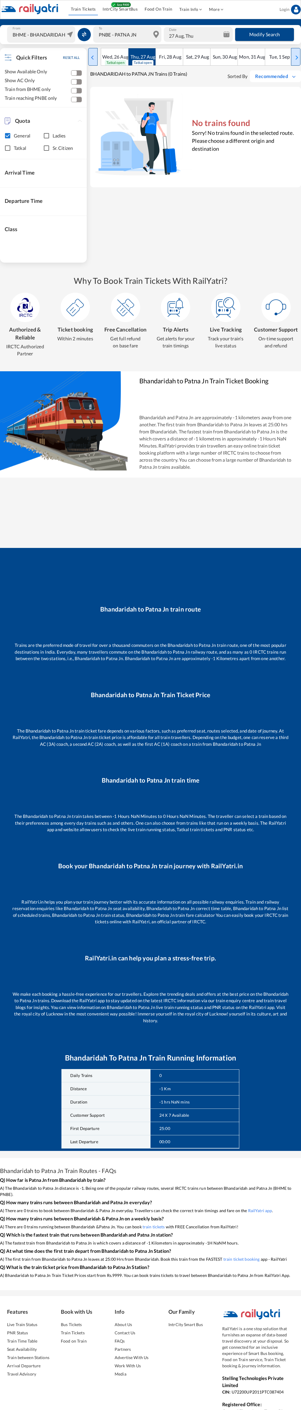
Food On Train (158, 8)
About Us (123, 1324)
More (214, 9)
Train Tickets (83, 8)
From (16, 28)
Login (285, 9)
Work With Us (128, 1365)
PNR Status (17, 1332)
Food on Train (74, 1340)
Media (120, 1373)
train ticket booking (241, 1259)
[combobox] (42, 34)
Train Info (188, 9)
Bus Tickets (71, 1324)
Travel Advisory (21, 1373)
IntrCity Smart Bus (185, 1324)
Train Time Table (22, 1340)
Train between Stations (28, 1357)
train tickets (154, 1226)
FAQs (120, 1340)
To (100, 28)
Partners (123, 1349)
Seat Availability (22, 1349)
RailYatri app (260, 1210)
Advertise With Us (131, 1357)
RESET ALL (71, 57)
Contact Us (125, 1332)
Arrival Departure (24, 1365)
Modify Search (264, 34)
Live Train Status (22, 1324)
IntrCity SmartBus (120, 8)
